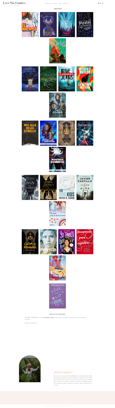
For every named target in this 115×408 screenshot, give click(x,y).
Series (60, 3)
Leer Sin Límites (14, 3)
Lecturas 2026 (48, 3)
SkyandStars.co (67, 406)
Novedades (65, 3)
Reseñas (54, 3)
